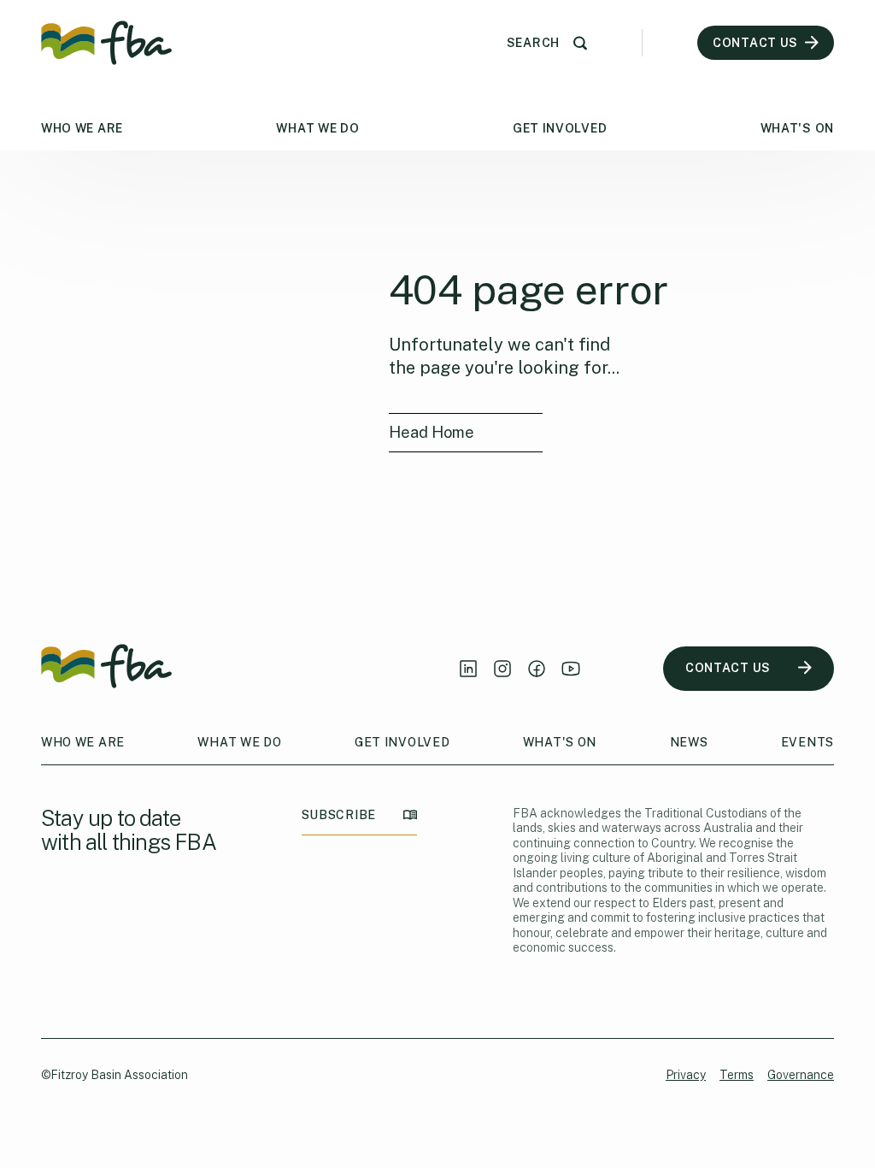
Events (807, 742)
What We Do (317, 128)
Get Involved (560, 128)
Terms (736, 1075)
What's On (797, 128)
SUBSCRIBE (339, 815)
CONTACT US (728, 668)
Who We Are (82, 128)
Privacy (686, 1075)
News (689, 742)
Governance (800, 1075)
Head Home (431, 432)
